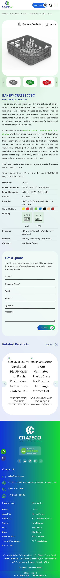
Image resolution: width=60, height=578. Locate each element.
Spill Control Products (42, 518)
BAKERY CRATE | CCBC (41, 13)
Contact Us (7, 545)
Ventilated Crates (30, 243)
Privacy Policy (8, 536)
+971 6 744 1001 (16, 488)
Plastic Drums (38, 536)
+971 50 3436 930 (16, 495)
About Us (6, 514)
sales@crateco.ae (16, 476)
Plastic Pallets (38, 514)
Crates (24, 13)
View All (49, 344)
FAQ (4, 527)
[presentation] (4, 383)
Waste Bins (37, 527)
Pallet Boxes (37, 523)
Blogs (4, 532)
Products (14, 13)
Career (5, 523)
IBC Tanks (36, 532)
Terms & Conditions (11, 541)
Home (5, 13)
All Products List (39, 541)
